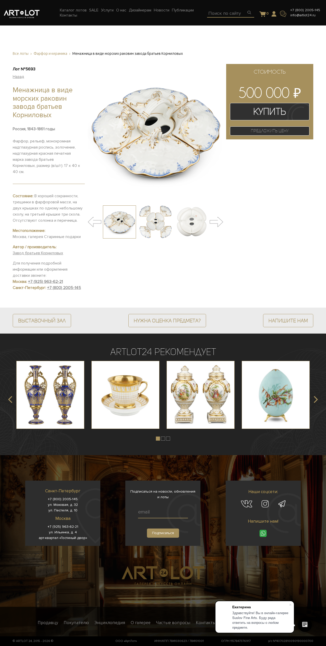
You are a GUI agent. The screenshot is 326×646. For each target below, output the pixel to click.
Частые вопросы (173, 622)
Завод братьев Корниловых (38, 253)
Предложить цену (270, 130)
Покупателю (76, 622)
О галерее (141, 622)
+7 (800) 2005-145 (305, 10)
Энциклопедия (109, 622)
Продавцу (48, 622)
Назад (18, 76)
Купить (269, 111)
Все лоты (21, 53)
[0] (262, 14)
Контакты (206, 622)
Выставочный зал (42, 321)
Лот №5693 (24, 69)
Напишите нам (288, 321)
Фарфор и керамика (50, 53)
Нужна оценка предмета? (167, 321)
